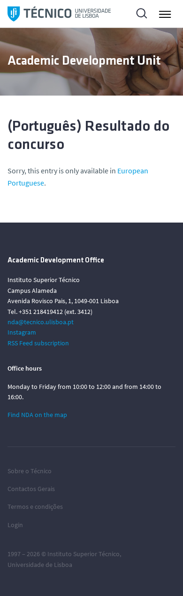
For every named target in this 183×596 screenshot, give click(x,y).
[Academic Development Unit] (59, 14)
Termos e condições (35, 506)
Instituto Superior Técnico (83, 554)
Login (15, 525)
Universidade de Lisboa (40, 564)
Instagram (22, 332)
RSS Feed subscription (38, 343)
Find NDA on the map (37, 414)
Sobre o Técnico (30, 471)
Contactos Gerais (31, 488)
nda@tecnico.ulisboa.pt (41, 322)
